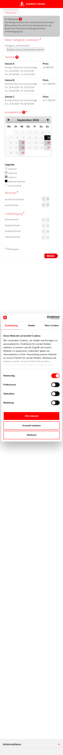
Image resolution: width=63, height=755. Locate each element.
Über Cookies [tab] (52, 325)
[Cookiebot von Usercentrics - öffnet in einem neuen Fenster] (47, 317)
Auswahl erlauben (31, 425)
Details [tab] (31, 325)
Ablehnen (31, 435)
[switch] (55, 384)
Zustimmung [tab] (11, 325)
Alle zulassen (31, 416)
